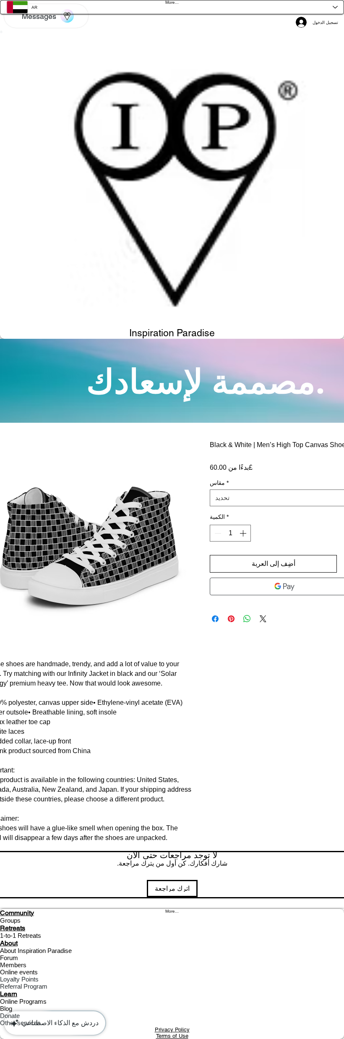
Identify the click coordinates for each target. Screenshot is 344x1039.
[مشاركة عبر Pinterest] (231, 619)
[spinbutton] (230, 533)
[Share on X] (263, 619)
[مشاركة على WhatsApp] (247, 619)
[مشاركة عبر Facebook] (215, 619)
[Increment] (244, 533)
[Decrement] (217, 533)
